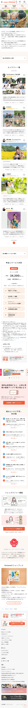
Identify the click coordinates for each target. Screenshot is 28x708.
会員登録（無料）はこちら (14, 402)
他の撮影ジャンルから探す (9, 253)
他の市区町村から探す (8, 58)
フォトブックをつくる (14, 603)
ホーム (2, 608)
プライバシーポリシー (6, 671)
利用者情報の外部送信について (8, 675)
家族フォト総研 (4, 644)
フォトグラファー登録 (6, 640)
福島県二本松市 (5, 31)
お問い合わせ (4, 654)
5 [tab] (18, 377)
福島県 (11, 608)
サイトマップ (10, 704)
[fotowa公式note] (3, 660)
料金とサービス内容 (5, 632)
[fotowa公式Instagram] (1, 660)
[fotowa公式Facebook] (8, 660)
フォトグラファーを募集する (14, 528)
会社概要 (3, 704)
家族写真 (7, 608)
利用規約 (7, 321)
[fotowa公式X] (5, 660)
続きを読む (13, 427)
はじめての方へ (4, 650)
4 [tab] (16, 377)
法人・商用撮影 (4, 642)
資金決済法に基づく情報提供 (8, 679)
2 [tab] (11, 377)
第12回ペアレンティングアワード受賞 (14, 549)
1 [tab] (9, 377)
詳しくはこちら (16, 338)
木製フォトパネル (5, 638)
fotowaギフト (4, 634)
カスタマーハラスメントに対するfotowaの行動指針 (13, 681)
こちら (14, 340)
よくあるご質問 (4, 652)
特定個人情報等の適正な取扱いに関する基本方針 (12, 673)
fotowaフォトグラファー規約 (8, 669)
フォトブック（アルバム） (7, 636)
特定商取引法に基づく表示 (7, 677)
